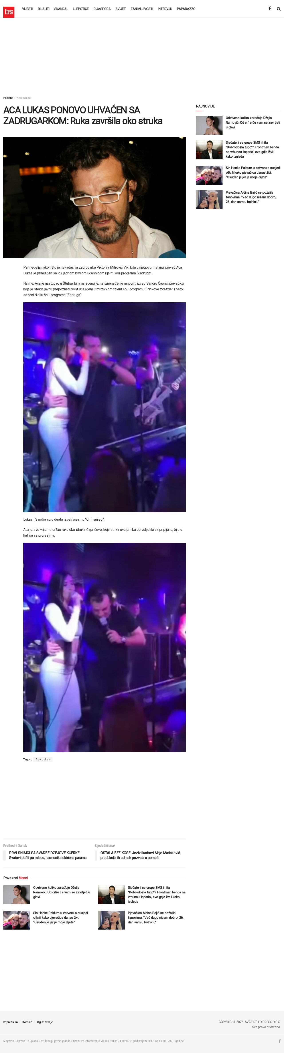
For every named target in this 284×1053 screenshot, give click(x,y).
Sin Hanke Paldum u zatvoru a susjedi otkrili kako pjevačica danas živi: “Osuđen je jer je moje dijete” (60, 917)
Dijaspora (102, 9)
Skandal (61, 9)
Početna (8, 97)
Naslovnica (24, 97)
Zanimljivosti (142, 9)
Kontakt (27, 1022)
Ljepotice (81, 9)
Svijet (121, 9)
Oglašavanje (45, 1022)
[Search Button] (279, 8)
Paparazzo (186, 9)
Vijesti (27, 9)
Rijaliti (43, 9)
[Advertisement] (142, 55)
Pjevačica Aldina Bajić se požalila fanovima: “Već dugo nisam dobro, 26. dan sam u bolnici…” (155, 917)
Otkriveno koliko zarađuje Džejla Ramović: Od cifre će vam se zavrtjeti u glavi (61, 892)
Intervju (165, 9)
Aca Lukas (43, 759)
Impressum (10, 1022)
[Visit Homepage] (8, 9)
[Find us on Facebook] (269, 8)
